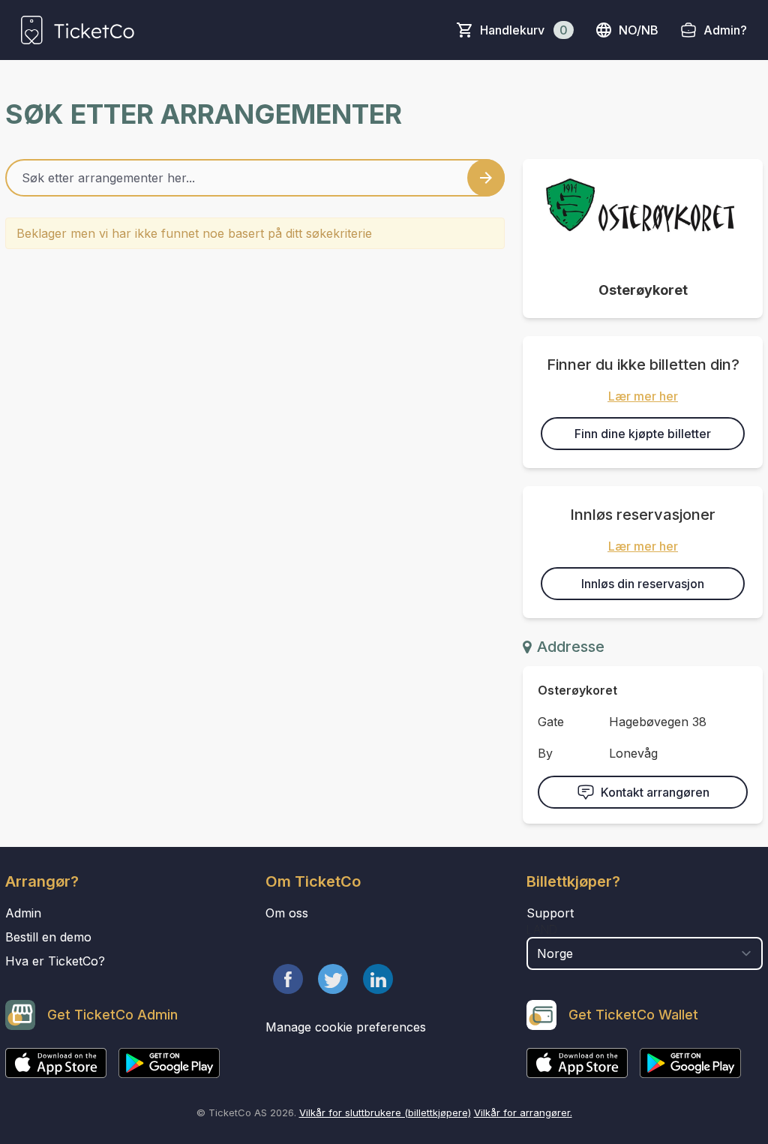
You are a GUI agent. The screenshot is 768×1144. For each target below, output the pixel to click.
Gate (551, 721)
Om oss (287, 912)
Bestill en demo (48, 936)
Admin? (725, 30)
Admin (23, 912)
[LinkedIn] (378, 979)
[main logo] (77, 30)
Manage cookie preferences (346, 1026)
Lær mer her (643, 396)
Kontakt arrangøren (655, 792)
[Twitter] (333, 979)
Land (541, 929)
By (545, 753)
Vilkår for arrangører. (523, 1112)
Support (550, 912)
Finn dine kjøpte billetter (642, 433)
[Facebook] (288, 979)
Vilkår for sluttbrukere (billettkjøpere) (385, 1112)
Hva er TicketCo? (55, 960)
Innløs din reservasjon (642, 583)
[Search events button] (486, 178)
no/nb (638, 30)
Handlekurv (524, 30)
